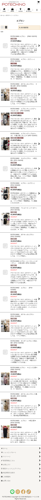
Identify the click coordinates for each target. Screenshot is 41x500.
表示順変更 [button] (24, 27)
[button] (37, 10)
